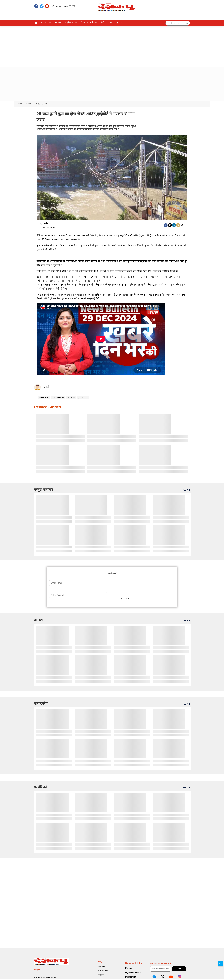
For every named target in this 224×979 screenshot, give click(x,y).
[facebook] (36, 6)
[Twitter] (170, 225)
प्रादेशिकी (69, 22)
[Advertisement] (112, 45)
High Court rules (58, 398)
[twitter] (42, 6)
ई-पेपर (119, 22)
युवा (111, 22)
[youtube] (47, 6)
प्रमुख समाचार (43, 489)
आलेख (38, 620)
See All (186, 490)
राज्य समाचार (103, 970)
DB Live (128, 968)
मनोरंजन (93, 22)
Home (19, 104)
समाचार (44, 22)
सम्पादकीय (41, 703)
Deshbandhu (130, 977)
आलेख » (28, 104)
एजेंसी (46, 223)
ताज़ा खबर (102, 966)
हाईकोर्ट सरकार (83, 398)
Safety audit (43, 398)
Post (127, 598)
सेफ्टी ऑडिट (71, 398)
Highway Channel (133, 972)
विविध (103, 22)
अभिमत (82, 22)
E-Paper (57, 22)
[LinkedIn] (174, 225)
